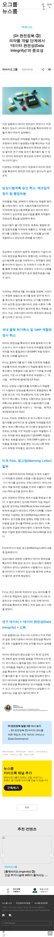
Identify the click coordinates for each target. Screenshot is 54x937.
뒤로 (27, 807)
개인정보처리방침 (23, 903)
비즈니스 (27, 27)
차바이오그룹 (10, 69)
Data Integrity (8, 751)
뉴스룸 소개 (7, 903)
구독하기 (13, 787)
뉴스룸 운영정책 (41, 903)
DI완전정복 (21, 751)
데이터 (31, 751)
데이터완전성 (42, 751)
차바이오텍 (29, 754)
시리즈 (5, 754)
